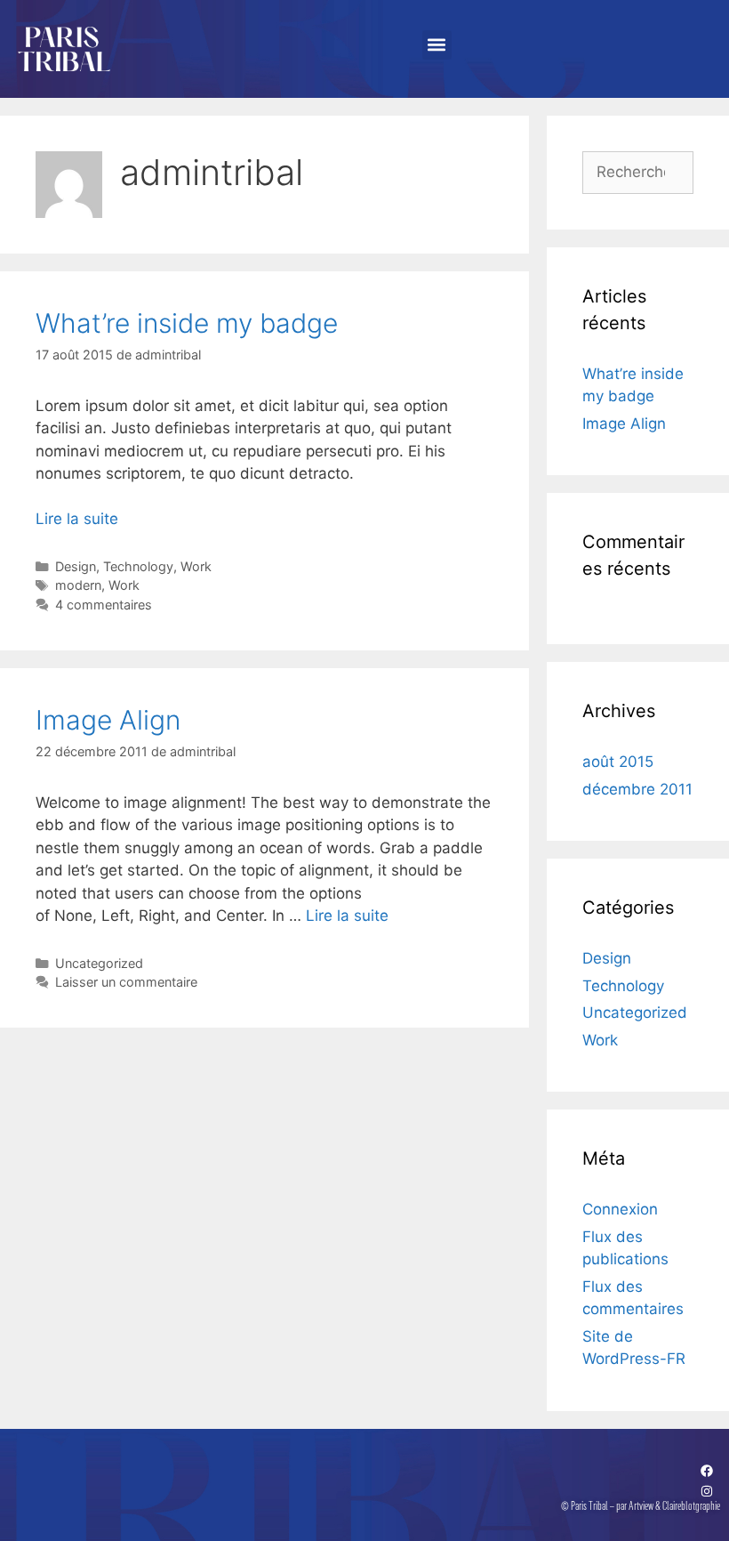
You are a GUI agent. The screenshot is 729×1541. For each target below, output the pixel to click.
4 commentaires (103, 604)
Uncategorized (99, 963)
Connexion (620, 1209)
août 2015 (617, 761)
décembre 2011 (637, 789)
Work (196, 566)
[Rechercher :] (637, 172)
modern (78, 585)
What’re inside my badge (187, 323)
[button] (437, 45)
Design (75, 566)
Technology (138, 566)
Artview (641, 1505)
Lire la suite (77, 519)
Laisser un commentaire (126, 981)
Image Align (108, 720)
